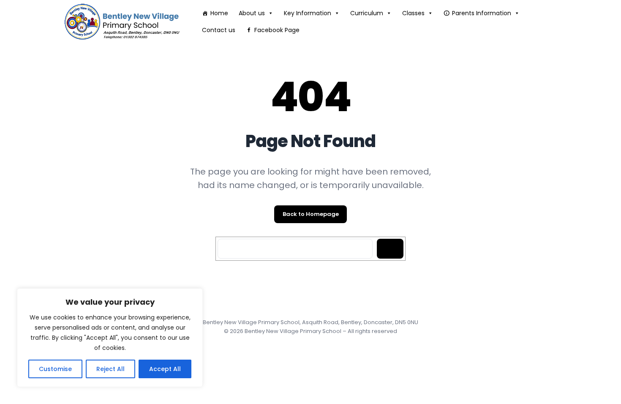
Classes (413, 13)
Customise (55, 369)
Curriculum (366, 13)
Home (219, 13)
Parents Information (481, 13)
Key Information (307, 13)
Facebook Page (277, 30)
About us (252, 13)
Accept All (165, 369)
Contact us (218, 30)
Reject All (110, 369)
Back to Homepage (311, 214)
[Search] (390, 249)
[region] (110, 337)
